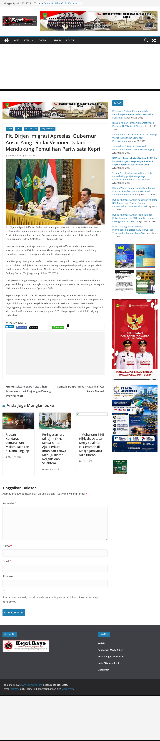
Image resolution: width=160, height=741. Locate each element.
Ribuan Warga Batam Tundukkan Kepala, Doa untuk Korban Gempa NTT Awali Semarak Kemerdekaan (133, 191)
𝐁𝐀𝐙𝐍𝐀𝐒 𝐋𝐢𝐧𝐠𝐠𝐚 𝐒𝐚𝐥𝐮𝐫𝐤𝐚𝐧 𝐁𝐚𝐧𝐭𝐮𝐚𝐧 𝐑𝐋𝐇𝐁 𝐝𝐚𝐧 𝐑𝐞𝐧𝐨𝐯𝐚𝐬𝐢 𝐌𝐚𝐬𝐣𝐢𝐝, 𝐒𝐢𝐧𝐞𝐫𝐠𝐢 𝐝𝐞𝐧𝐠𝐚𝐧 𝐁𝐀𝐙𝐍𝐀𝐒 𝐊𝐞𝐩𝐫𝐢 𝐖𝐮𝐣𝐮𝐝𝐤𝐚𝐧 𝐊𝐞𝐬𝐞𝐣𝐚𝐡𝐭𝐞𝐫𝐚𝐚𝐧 (134, 161)
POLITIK (70, 40)
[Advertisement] (80, 67)
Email (6, 561)
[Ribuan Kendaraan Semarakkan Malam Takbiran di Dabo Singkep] (18, 414)
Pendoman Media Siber (110, 649)
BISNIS (18, 129)
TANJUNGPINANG (47, 129)
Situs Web (8, 576)
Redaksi (102, 643)
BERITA (9, 129)
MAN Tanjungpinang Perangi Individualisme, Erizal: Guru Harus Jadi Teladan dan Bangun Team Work (132, 229)
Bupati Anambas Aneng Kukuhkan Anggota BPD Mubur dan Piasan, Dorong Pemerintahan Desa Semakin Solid (134, 203)
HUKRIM (56, 40)
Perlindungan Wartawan (111, 656)
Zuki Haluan (30, 155)
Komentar (9, 503)
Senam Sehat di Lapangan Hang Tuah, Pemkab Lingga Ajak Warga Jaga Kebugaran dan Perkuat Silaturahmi (132, 176)
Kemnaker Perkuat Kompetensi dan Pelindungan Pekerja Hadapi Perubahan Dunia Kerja (133, 114)
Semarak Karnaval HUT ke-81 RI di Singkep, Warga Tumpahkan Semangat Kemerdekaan (134, 138)
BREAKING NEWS (31, 129)
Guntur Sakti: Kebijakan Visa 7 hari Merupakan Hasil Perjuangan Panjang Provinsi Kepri (28, 391)
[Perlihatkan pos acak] (154, 40)
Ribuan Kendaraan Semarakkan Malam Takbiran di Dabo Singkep (17, 442)
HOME (15, 40)
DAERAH (43, 40)
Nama (7, 546)
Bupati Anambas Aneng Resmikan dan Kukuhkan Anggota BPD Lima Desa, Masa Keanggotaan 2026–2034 (133, 218)
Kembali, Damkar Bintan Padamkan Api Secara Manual (80, 389)
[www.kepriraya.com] (6, 40)
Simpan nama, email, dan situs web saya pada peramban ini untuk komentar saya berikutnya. (50, 600)
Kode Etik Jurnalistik (108, 663)
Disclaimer (103, 669)
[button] (32, 40)
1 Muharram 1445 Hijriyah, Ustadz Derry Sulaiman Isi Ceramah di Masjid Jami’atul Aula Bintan (92, 444)
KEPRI (27, 40)
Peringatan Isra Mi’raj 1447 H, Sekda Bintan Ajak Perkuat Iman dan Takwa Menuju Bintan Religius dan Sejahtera (54, 448)
